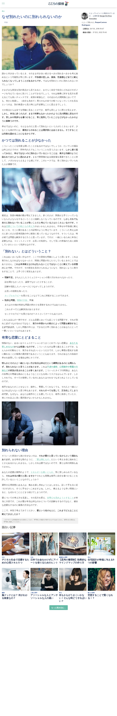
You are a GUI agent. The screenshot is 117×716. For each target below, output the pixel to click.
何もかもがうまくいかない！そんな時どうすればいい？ (72, 598)
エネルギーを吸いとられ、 (43, 472)
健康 (3, 592)
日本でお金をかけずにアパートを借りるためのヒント (44, 561)
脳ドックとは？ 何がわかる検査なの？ (15, 596)
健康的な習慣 (63, 557)
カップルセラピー (13, 295)
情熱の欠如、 (23, 300)
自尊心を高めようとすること (60, 497)
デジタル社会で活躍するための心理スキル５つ (15, 561)
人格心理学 (34, 592)
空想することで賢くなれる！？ (100, 596)
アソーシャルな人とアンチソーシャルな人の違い (44, 596)
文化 (3, 557)
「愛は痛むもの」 (43, 459)
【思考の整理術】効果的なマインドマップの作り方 (72, 561)
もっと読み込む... (58, 607)
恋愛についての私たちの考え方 (20, 226)
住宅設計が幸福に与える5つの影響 (101, 561)
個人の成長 (91, 592)
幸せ (3, 11)
